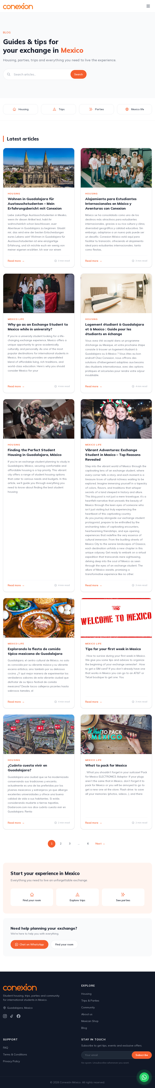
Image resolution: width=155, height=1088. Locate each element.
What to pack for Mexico (106, 765)
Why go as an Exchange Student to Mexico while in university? (38, 326)
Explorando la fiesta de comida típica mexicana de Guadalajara (35, 651)
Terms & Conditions (15, 1054)
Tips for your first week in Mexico (113, 649)
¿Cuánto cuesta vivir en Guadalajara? (27, 767)
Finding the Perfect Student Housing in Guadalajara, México (34, 452)
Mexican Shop (89, 1021)
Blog (84, 1028)
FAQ (5, 1047)
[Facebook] (18, 1016)
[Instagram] (5, 1016)
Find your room (64, 944)
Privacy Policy (11, 1061)
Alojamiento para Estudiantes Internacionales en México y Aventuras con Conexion (110, 204)
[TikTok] (12, 1016)
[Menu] (148, 6)
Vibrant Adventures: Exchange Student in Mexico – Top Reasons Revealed (112, 455)
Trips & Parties (90, 1000)
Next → (100, 843)
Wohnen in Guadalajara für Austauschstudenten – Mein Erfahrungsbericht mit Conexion (35, 204)
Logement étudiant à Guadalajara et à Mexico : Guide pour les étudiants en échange (114, 329)
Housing (86, 993)
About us (86, 1014)
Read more (16, 260)
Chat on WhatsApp (32, 944)
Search (78, 74)
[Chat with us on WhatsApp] (144, 1077)
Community (88, 1007)
